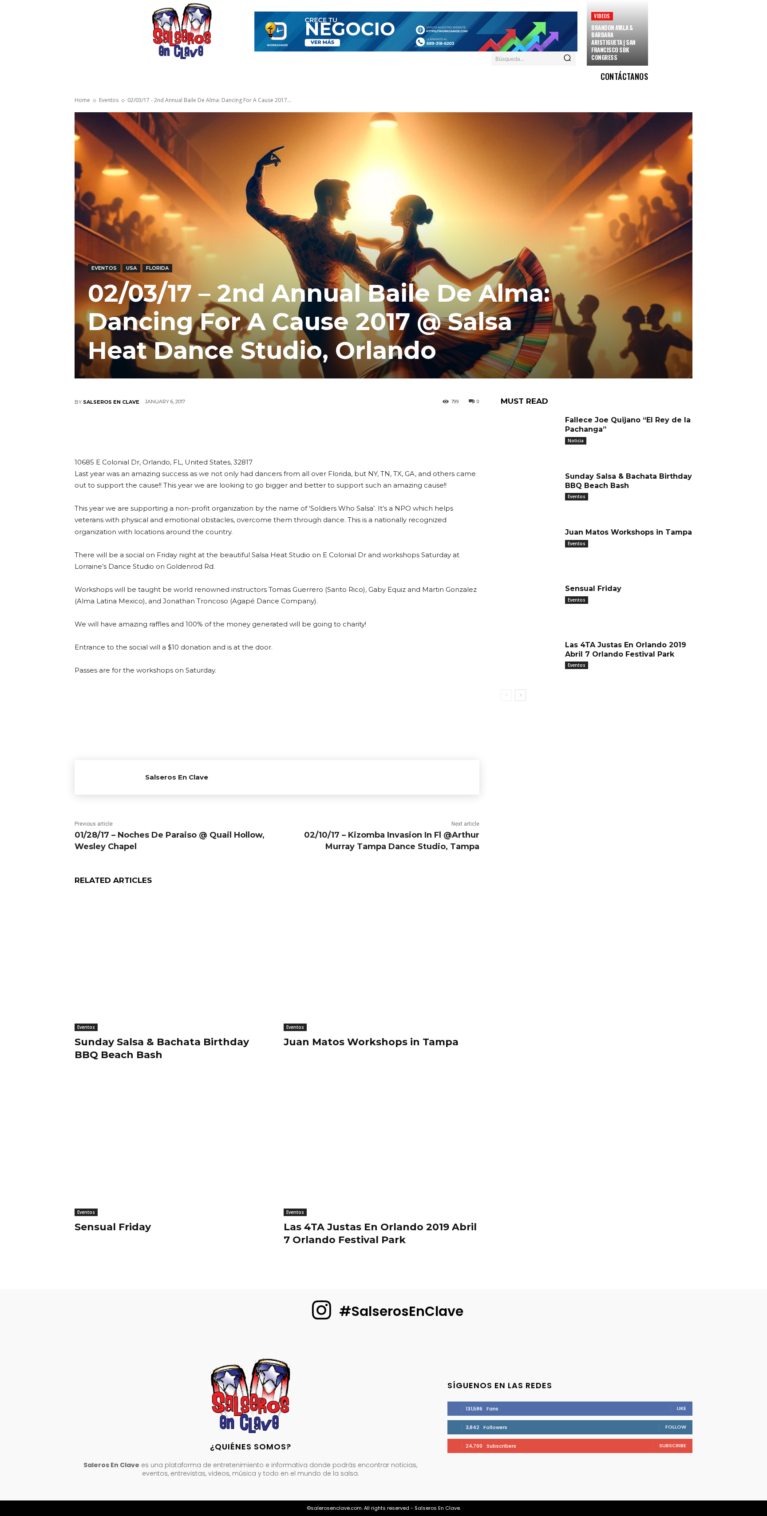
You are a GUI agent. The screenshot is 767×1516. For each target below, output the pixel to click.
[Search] (567, 58)
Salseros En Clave (111, 402)
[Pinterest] (250, 431)
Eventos (109, 100)
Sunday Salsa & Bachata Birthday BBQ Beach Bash (162, 1048)
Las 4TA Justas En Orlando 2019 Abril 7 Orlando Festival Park (380, 1233)
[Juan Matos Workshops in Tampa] (381, 963)
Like (681, 1408)
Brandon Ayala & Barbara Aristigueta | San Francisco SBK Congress (613, 42)
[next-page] (520, 695)
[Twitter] (223, 431)
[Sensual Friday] (172, 1148)
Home (82, 100)
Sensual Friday (113, 1227)
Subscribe (672, 1445)
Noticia (576, 440)
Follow (675, 1426)
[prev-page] (506, 695)
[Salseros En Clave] (110, 777)
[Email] (303, 431)
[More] (357, 431)
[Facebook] (196, 431)
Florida (157, 268)
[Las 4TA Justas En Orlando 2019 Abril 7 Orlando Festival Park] (381, 1148)
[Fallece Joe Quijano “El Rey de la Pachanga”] (529, 435)
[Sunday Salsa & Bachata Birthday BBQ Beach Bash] (172, 963)
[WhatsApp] (276, 431)
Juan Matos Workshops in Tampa (371, 1042)
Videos (602, 16)
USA (131, 268)
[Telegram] (329, 431)
